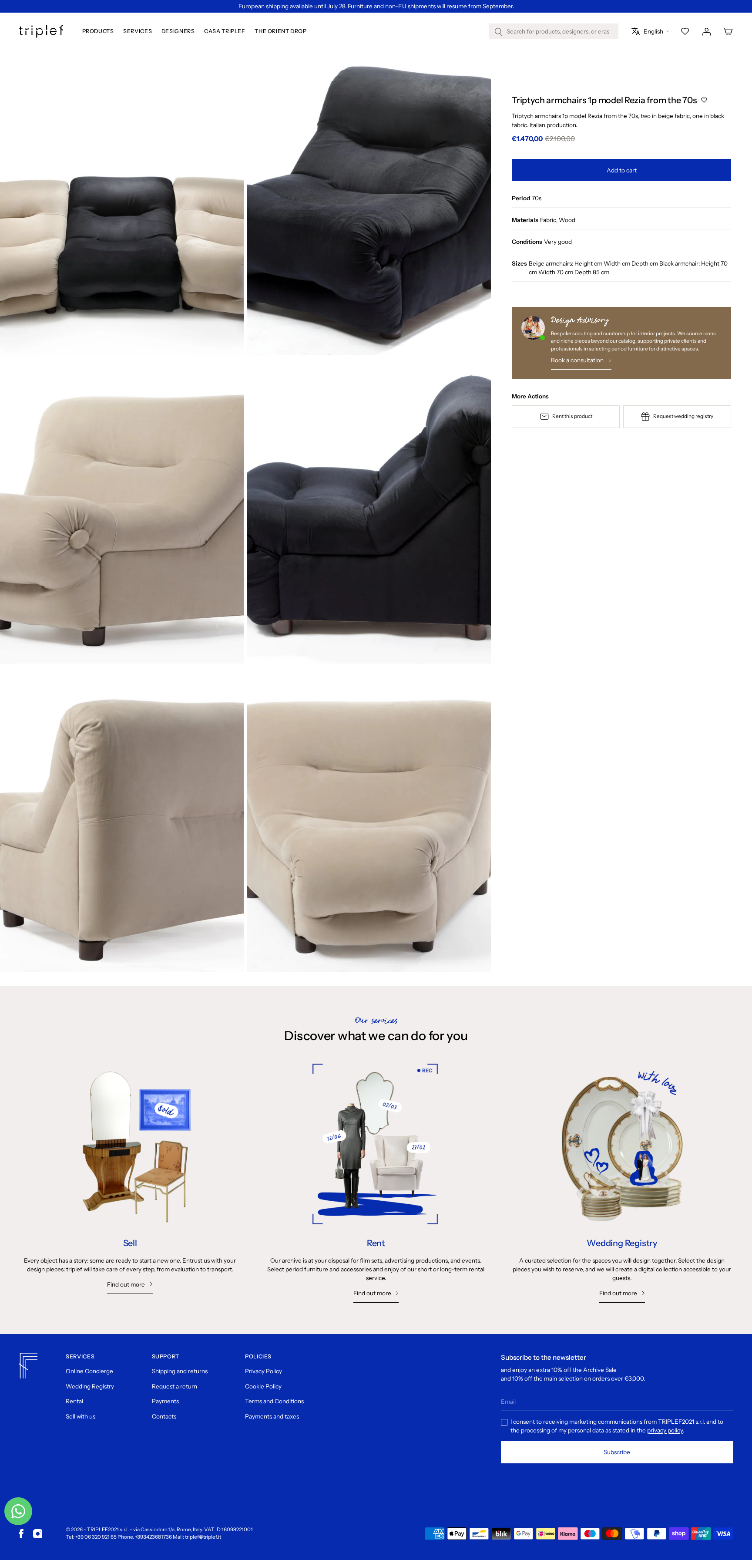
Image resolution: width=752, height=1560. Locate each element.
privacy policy (665, 1430)
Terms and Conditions (274, 1401)
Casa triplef (224, 31)
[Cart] (728, 32)
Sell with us (80, 1416)
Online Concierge (89, 1371)
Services (137, 31)
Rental (74, 1401)
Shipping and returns (180, 1371)
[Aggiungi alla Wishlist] (704, 100)
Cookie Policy (263, 1386)
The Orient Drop (280, 31)
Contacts (164, 1416)
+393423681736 (153, 1537)
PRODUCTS (98, 31)
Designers (178, 31)
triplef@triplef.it (203, 1537)
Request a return (174, 1386)
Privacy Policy (263, 1371)
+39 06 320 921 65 (96, 1537)
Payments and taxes (272, 1416)
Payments (165, 1401)
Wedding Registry (90, 1386)
